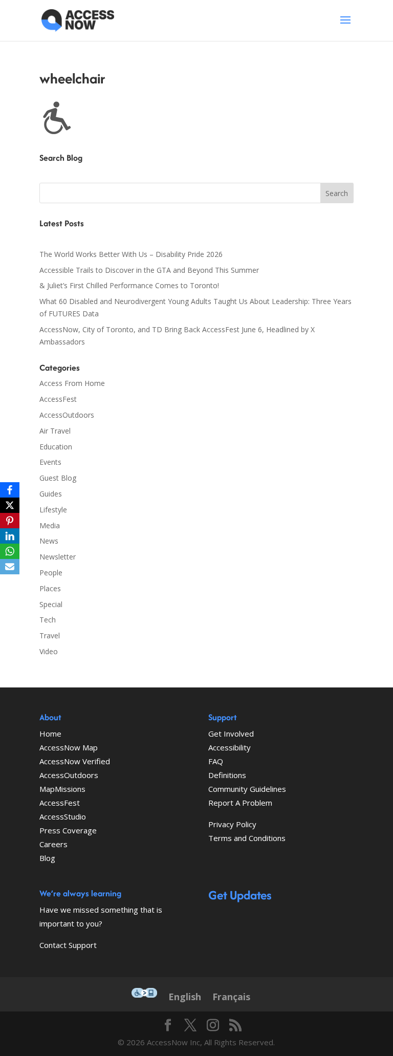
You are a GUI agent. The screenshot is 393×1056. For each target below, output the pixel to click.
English (184, 996)
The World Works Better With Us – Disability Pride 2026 (131, 254)
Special (50, 604)
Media (49, 525)
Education (55, 446)
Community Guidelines (247, 789)
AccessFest (58, 399)
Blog (47, 858)
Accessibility (229, 747)
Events (50, 462)
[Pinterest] (9, 520)
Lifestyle (53, 509)
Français (231, 996)
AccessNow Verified (74, 761)
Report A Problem (240, 803)
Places (50, 588)
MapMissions (62, 789)
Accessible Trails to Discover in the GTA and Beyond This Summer (149, 270)
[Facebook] (9, 490)
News (48, 541)
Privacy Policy (232, 824)
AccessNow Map (68, 747)
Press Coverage (68, 830)
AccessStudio (62, 816)
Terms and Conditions (247, 838)
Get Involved (231, 733)
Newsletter (57, 557)
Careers (53, 844)
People (50, 572)
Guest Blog (57, 478)
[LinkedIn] (9, 536)
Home (50, 733)
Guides (50, 494)
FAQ (215, 761)
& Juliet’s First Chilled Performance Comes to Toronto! (129, 285)
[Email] (9, 566)
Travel (49, 635)
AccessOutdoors (66, 415)
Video (48, 651)
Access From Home (72, 383)
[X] (9, 505)
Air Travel (55, 431)
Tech (47, 619)
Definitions (227, 775)
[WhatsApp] (9, 551)
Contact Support (68, 945)
